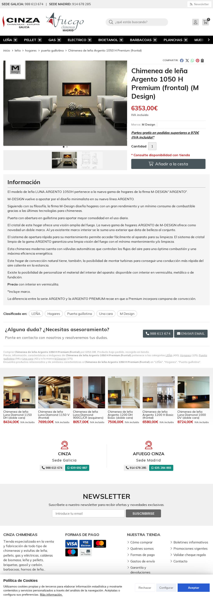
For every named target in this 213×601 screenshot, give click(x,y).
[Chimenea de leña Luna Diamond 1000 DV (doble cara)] (193, 392)
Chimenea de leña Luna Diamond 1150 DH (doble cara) (17, 415)
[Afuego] (65, 22)
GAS (52, 40)
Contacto (180, 561)
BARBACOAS (141, 40)
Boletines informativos (190, 542)
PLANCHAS (173, 40)
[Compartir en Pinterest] (197, 60)
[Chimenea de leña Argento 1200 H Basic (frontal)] (159, 392)
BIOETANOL (108, 40)
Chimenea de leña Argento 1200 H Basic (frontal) (157, 415)
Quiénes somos (142, 548)
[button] (63, 147)
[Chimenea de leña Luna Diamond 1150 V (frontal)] (54, 392)
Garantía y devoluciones (140, 569)
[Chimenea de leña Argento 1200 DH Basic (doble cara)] (124, 392)
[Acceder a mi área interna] (195, 22)
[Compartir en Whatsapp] (192, 60)
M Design (60, 358)
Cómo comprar (141, 542)
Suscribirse (143, 513)
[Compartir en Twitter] (187, 60)
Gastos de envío (142, 561)
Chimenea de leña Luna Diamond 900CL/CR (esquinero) (88, 415)
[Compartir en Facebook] (182, 60)
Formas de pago (142, 555)
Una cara (27, 358)
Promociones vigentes (190, 548)
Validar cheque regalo (189, 555)
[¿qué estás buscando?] (137, 22)
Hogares (185, 355)
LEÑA (7, 40)
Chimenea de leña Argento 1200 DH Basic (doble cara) (120, 415)
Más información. (51, 594)
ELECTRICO (77, 40)
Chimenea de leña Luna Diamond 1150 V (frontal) (53, 415)
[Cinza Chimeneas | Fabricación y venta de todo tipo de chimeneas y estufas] (21, 22)
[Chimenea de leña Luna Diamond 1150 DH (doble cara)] (19, 392)
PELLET (30, 40)
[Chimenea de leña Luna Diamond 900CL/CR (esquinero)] (89, 392)
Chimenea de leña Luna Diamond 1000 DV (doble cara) (191, 415)
